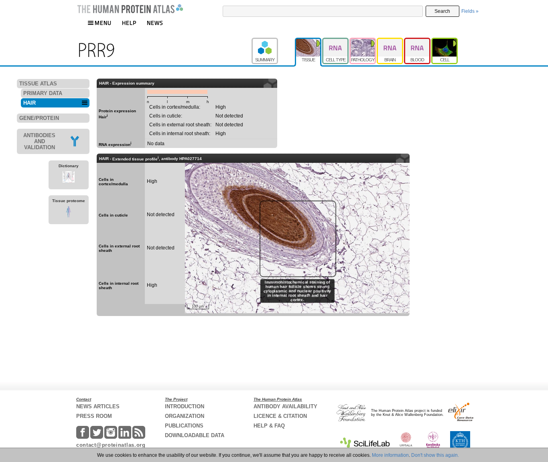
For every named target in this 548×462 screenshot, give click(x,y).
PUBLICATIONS (184, 426)
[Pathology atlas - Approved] (363, 41)
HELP (129, 22)
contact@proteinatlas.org (111, 445)
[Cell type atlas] (335, 41)
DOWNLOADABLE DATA (194, 435)
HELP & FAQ (269, 426)
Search (442, 11)
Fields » (470, 11)
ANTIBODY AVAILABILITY (285, 406)
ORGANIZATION (184, 416)
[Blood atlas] (417, 41)
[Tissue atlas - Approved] (308, 41)
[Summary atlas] (273, 41)
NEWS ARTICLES (98, 406)
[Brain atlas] (390, 41)
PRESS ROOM (94, 416)
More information (390, 455)
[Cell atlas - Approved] (444, 41)
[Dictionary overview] (69, 178)
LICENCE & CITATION (280, 416)
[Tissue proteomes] (69, 213)
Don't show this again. (435, 455)
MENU (103, 22)
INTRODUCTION (184, 406)
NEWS (155, 22)
